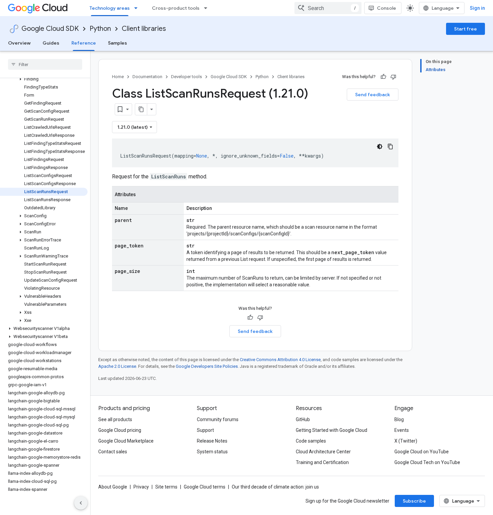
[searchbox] (45, 64)
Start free (465, 29)
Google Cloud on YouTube (421, 451)
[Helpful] (383, 77)
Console (386, 8)
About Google (112, 487)
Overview (19, 43)
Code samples (311, 441)
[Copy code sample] (390, 146)
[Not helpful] (393, 77)
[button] (44, 79)
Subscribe (414, 501)
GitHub (303, 419)
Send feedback (372, 95)
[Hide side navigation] (81, 503)
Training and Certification (322, 462)
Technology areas (110, 8)
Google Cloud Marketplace (126, 441)
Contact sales (112, 451)
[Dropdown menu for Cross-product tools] (208, 8)
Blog (399, 419)
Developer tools (186, 76)
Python (100, 28)
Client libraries (144, 28)
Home (118, 76)
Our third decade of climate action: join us (275, 487)
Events (401, 430)
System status (212, 451)
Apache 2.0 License (117, 366)
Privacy (141, 487)
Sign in (477, 8)
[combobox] (328, 8)
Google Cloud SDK (50, 28)
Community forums (217, 419)
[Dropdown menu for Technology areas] (138, 8)
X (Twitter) (405, 441)
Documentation (147, 76)
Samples (117, 43)
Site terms (166, 487)
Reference (83, 43)
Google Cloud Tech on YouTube (427, 462)
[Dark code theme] (379, 146)
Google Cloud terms (204, 487)
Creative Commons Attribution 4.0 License (280, 359)
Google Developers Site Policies (207, 366)
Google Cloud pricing (119, 430)
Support (205, 430)
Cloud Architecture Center (323, 451)
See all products (115, 419)
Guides (51, 43)
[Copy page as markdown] (141, 109)
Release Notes (212, 441)
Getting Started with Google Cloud (331, 430)
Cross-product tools (176, 8)
